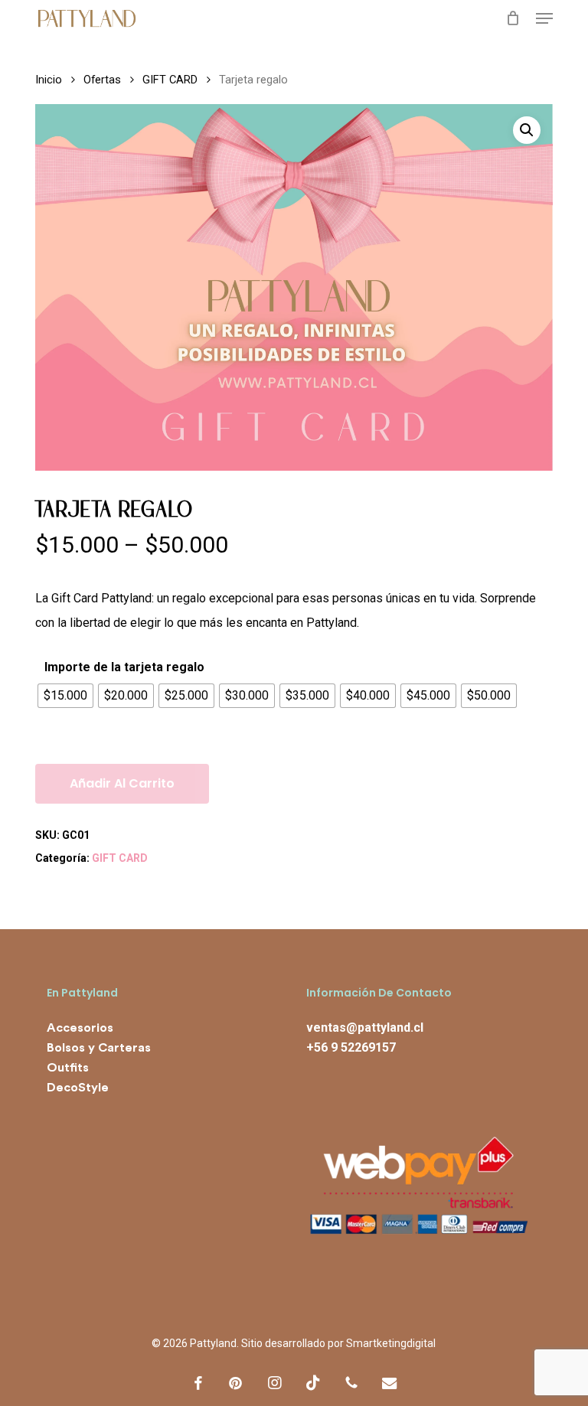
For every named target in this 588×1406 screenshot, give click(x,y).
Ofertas (102, 79)
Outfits (68, 1068)
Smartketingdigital (391, 1343)
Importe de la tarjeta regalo (124, 667)
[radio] (65, 695)
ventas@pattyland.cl (364, 1027)
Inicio (48, 79)
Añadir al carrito (122, 783)
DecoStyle (78, 1087)
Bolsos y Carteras (99, 1048)
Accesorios (80, 1028)
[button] (544, 18)
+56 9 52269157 (351, 1047)
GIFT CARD (170, 79)
